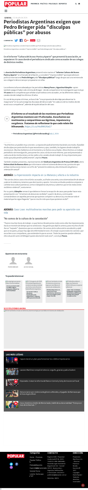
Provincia (35, 4)
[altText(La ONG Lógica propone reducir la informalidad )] (13, 281)
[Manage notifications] (83, 485)
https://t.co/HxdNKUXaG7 (38, 126)
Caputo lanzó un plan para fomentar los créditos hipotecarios (45, 359)
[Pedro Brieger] (13, 260)
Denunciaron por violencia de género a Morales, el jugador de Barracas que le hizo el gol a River (50, 393)
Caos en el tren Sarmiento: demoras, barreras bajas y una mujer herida (54, 294)
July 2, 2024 (54, 134)
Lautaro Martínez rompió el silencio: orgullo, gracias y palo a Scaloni (47, 370)
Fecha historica (32, 292)
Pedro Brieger (13, 267)
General (32, 471)
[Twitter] (16, 41)
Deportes (63, 4)
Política (44, 4)
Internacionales (41, 468)
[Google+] (26, 41)
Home (32, 457)
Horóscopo (40, 474)
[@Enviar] (38, 41)
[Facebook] (21, 41)
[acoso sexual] (28, 260)
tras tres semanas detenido (77, 290)
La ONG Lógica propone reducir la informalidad (12, 289)
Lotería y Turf (32, 475)
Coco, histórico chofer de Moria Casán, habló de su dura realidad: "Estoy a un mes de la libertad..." (51, 404)
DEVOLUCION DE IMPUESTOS (15, 286)
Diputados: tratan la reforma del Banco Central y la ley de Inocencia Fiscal (49, 381)
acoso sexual (28, 267)
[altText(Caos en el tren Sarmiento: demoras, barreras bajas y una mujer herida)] (54, 281)
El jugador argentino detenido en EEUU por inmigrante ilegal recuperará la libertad (74, 294)
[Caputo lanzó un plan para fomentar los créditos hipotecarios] (12, 360)
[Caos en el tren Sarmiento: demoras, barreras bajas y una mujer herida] (44, 332)
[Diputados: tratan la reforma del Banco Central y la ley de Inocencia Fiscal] (12, 382)
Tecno (38, 471)
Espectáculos (34, 468)
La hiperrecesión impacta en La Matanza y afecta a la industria (46, 175)
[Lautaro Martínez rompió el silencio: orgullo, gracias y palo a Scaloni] (12, 371)
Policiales (53, 4)
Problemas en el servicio (55, 290)
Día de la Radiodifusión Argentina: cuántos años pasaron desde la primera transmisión (33, 297)
